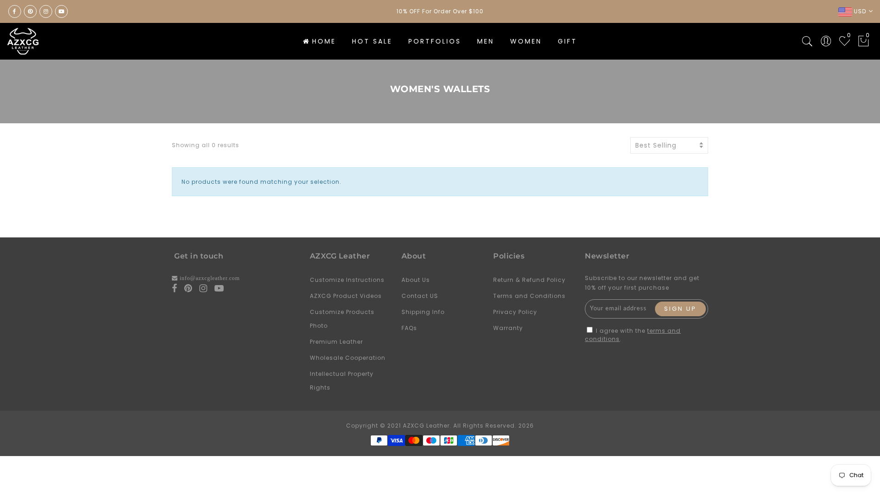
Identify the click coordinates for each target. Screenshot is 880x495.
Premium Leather (336, 342)
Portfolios (434, 41)
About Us (416, 280)
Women (526, 41)
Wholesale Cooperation (347, 358)
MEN (485, 41)
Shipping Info (423, 312)
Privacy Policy (515, 312)
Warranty (508, 328)
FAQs (409, 328)
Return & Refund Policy (529, 280)
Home (324, 41)
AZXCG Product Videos (346, 296)
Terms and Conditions (529, 296)
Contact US (420, 296)
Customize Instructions (347, 280)
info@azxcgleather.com (210, 278)
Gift (567, 41)
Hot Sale (372, 41)
